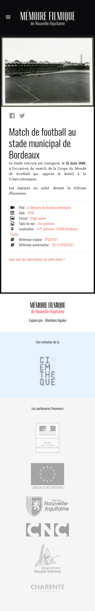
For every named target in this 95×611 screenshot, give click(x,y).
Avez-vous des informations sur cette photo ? (37, 259)
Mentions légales (55, 320)
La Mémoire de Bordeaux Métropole (49, 207)
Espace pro (36, 320)
